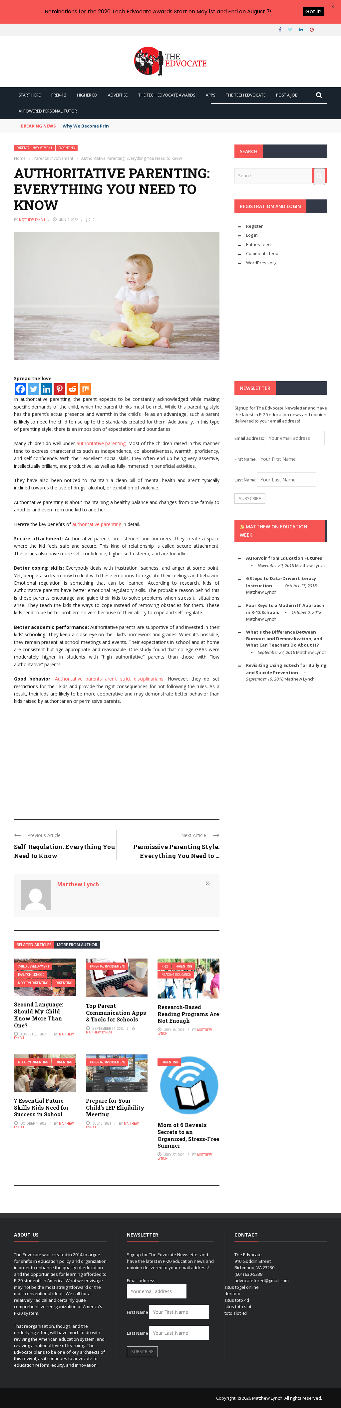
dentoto (232, 1293)
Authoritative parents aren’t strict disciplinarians (109, 679)
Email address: (249, 438)
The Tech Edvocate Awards (166, 95)
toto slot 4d (235, 1313)
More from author (77, 945)
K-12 (165, 966)
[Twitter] (33, 389)
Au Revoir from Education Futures (284, 558)
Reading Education (176, 975)
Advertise (118, 95)
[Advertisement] (116, 758)
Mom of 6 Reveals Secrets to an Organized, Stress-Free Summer (188, 1135)
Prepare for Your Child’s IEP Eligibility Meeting (115, 1107)
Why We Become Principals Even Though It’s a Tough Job (125, 126)
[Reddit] (72, 389)
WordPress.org (261, 263)
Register (254, 226)
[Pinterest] (59, 389)
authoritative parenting (101, 443)
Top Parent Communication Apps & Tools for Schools (116, 1012)
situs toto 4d (236, 1300)
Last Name (245, 480)
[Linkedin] (46, 389)
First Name (245, 459)
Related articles (34, 945)
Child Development (33, 966)
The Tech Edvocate (245, 95)
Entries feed (258, 244)
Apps (210, 95)
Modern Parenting (33, 983)
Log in (252, 235)
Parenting (66, 148)
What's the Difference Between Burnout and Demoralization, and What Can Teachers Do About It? (284, 638)
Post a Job (287, 95)
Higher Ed (87, 95)
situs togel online (241, 1287)
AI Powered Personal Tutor (48, 111)
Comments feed (262, 253)
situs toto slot (237, 1306)
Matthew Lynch (32, 219)
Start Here (30, 95)
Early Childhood (31, 975)
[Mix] (85, 389)
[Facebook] (20, 389)
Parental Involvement (34, 148)
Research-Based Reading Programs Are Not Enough (188, 1013)
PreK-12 (58, 95)
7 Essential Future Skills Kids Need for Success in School (41, 1107)
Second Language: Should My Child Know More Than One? (38, 1014)
